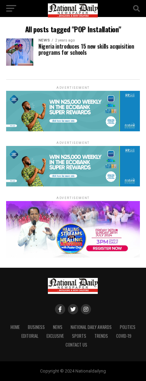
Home (15, 327)
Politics (127, 327)
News (57, 327)
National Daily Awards (91, 327)
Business (36, 327)
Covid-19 (123, 336)
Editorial (29, 336)
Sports (79, 336)
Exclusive (55, 336)
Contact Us (76, 345)
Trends (101, 336)
